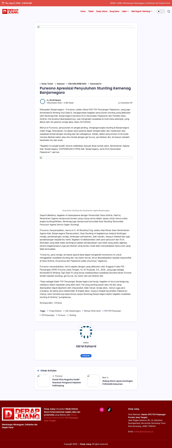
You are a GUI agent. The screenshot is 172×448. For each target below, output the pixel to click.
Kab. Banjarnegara (73, 311)
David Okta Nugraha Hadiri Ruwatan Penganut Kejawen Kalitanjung (66, 382)
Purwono (62, 315)
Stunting (72, 315)
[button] (160, 11)
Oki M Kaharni (55, 100)
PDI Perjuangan (48, 315)
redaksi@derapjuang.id (143, 431)
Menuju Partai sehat (92, 311)
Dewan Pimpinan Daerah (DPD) (61, 418)
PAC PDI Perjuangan (112, 311)
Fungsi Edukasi (55, 311)
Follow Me (86, 356)
